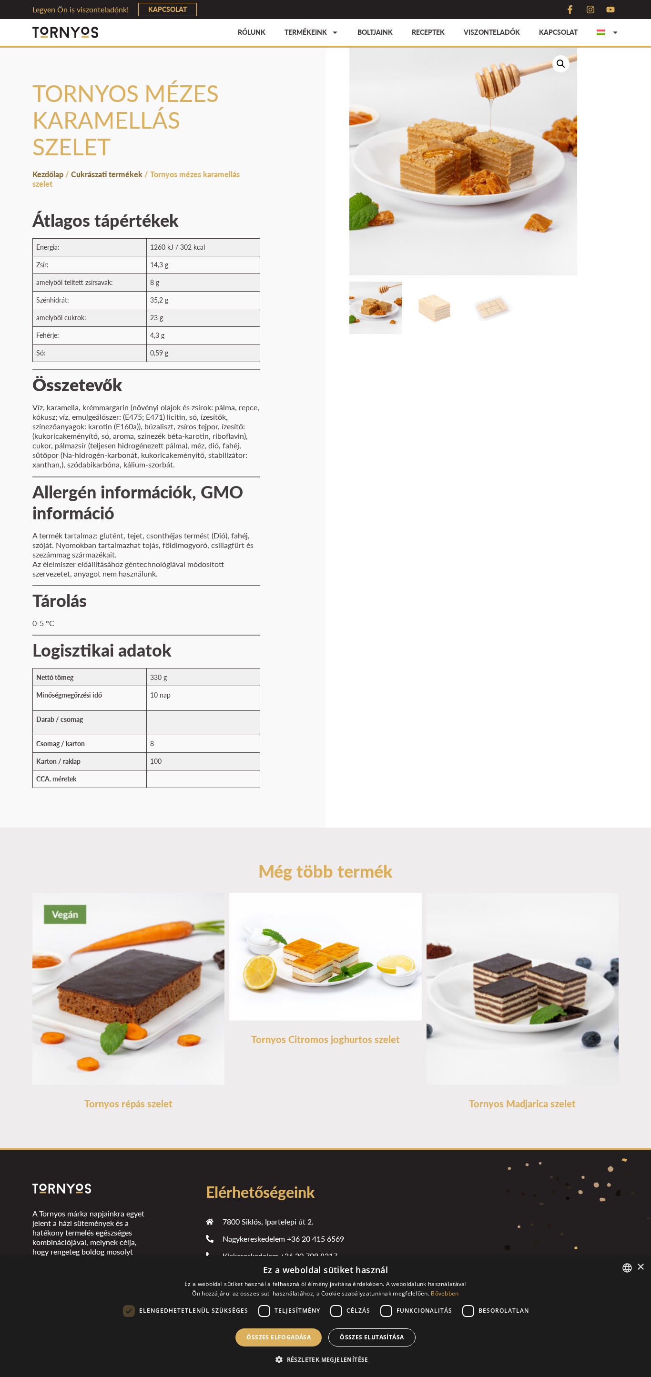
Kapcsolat (558, 32)
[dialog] (325, 1316)
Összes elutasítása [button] (372, 1337)
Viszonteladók (492, 32)
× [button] (640, 1267)
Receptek (428, 32)
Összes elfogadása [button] (278, 1337)
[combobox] (627, 1268)
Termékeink (306, 32)
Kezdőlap (47, 174)
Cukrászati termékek (106, 174)
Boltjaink (375, 32)
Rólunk (251, 32)
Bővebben (444, 1293)
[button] (561, 63)
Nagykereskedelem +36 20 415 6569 (283, 1238)
